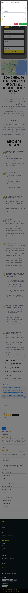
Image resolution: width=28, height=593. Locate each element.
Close (16, 23)
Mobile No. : (5, 11)
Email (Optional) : (6, 16)
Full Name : (5, 6)
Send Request (23, 23)
